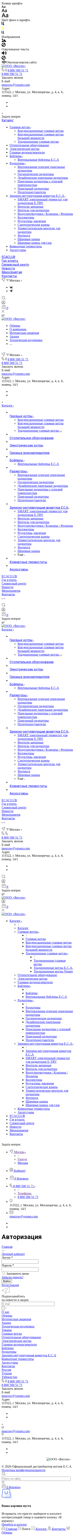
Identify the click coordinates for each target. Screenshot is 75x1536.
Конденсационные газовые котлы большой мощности (41, 136)
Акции (6, 1322)
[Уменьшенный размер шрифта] (3, 7)
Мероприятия (12, 272)
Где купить (10, 261)
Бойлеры (16, 156)
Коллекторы (26, 217)
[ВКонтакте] (11, 287)
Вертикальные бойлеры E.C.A (38, 159)
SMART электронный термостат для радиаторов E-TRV (42, 201)
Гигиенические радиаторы (36, 174)
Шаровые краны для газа (35, 242)
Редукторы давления (32, 221)
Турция (7, 1373)
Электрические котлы (24, 149)
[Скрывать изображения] (4, 45)
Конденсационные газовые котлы (41, 130)
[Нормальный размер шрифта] (4, 11)
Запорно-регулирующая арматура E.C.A (37, 195)
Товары (7, 1330)
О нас (5, 1312)
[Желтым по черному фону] (3, 29)
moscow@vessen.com (16, 84)
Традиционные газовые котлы (38, 141)
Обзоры (7, 1315)
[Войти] (3, 303)
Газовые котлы (20, 127)
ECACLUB (8, 257)
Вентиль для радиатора (33, 210)
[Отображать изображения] (4, 41)
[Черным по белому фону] (3, 24)
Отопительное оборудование (29, 145)
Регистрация (10, 1285)
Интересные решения (16, 1319)
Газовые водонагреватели (27, 152)
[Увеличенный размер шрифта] (5, 16)
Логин (7, 1257)
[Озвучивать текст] (4, 54)
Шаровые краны (29, 239)
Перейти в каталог (14, 1524)
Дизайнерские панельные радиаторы (43, 177)
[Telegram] (11, 291)
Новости (8, 268)
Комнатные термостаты (26, 246)
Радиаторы (17, 163)
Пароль (8, 1265)
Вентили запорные (30, 206)
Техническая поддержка (18, 1326)
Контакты (9, 276)
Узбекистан (9, 1377)
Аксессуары (18, 250)
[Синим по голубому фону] (3, 33)
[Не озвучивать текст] (4, 58)
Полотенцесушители (32, 192)
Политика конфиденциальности (23, 1470)
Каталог (8, 120)
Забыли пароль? (12, 1277)
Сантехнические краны (34, 224)
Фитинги (24, 235)
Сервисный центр (15, 265)
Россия (6, 1369)
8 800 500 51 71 (18, 70)
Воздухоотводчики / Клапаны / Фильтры (45, 214)
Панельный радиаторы (33, 188)
